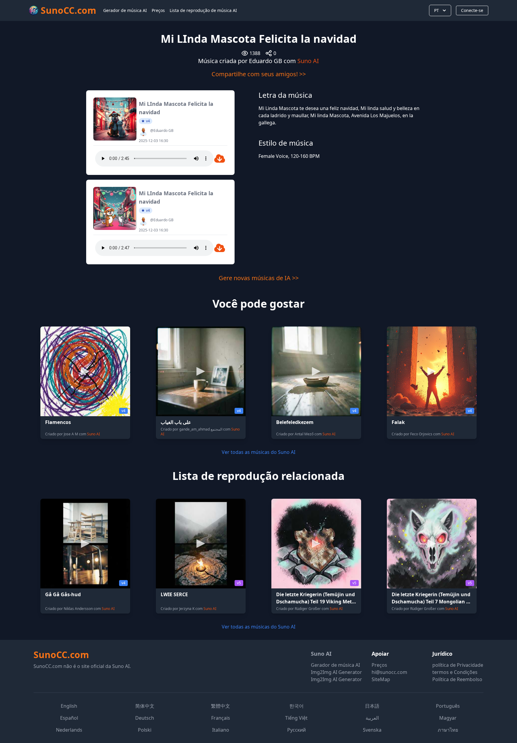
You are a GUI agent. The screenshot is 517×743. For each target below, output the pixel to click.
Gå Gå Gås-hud (63, 594)
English (69, 706)
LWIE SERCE (174, 594)
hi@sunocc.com (389, 672)
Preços (158, 10)
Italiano (220, 730)
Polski (144, 730)
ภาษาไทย (448, 730)
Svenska (372, 730)
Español (69, 718)
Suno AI (308, 61)
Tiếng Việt (296, 718)
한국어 (296, 706)
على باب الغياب (176, 422)
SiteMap (381, 679)
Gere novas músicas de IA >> (259, 278)
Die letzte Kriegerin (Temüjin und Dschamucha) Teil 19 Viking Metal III (316, 601)
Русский (296, 730)
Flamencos (58, 422)
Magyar (448, 718)
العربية (372, 718)
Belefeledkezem (295, 422)
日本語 (372, 706)
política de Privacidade (457, 665)
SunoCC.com (61, 655)
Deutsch (144, 718)
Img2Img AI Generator (336, 672)
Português (448, 706)
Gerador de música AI (125, 10)
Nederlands (69, 730)
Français (220, 718)
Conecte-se (472, 10)
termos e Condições (455, 672)
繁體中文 (220, 706)
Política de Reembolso (457, 679)
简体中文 (144, 706)
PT (436, 10)
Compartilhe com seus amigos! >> (259, 74)
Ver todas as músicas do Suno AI (258, 452)
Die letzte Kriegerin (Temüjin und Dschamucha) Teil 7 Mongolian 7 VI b (431, 601)
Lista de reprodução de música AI (203, 10)
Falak (398, 422)
